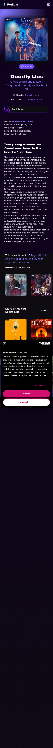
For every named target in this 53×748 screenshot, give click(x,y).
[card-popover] (15, 285)
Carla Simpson (32, 95)
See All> (44, 310)
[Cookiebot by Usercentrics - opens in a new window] (39, 343)
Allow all (26, 394)
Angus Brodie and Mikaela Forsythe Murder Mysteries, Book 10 (26, 85)
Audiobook (18, 109)
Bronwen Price (34, 99)
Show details (39, 385)
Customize (25, 402)
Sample (28, 66)
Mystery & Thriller (23, 121)
